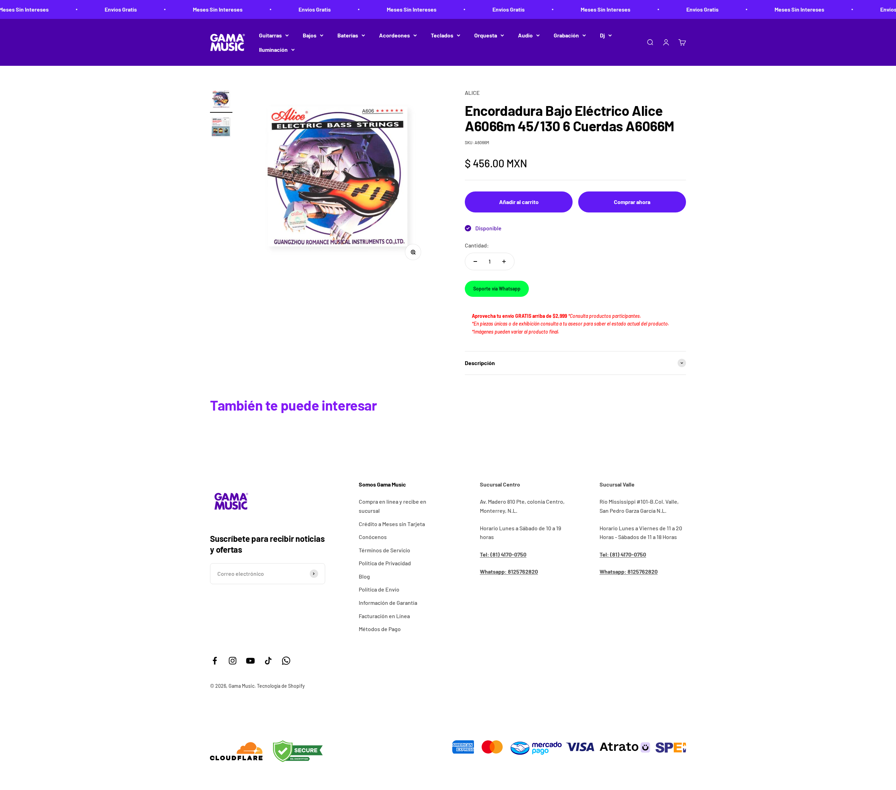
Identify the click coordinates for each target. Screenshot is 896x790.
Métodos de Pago (380, 628)
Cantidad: (477, 245)
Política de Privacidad (385, 563)
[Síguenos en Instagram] (232, 660)
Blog (364, 576)
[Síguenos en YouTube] (250, 660)
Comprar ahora (632, 201)
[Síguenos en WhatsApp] (286, 660)
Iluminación (273, 49)
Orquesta (485, 35)
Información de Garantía (388, 602)
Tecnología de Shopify (281, 686)
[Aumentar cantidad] (504, 261)
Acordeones (394, 35)
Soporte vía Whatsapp (496, 289)
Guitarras (270, 35)
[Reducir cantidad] (475, 261)
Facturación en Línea (384, 616)
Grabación (566, 35)
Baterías (347, 35)
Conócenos (373, 536)
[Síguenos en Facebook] (214, 660)
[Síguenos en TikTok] (268, 660)
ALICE (472, 92)
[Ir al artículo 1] (221, 100)
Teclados (442, 35)
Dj (602, 35)
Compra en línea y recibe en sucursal (392, 506)
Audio (525, 35)
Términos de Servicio (384, 550)
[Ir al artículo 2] (221, 128)
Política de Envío (379, 589)
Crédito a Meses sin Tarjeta (392, 523)
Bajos (309, 35)
